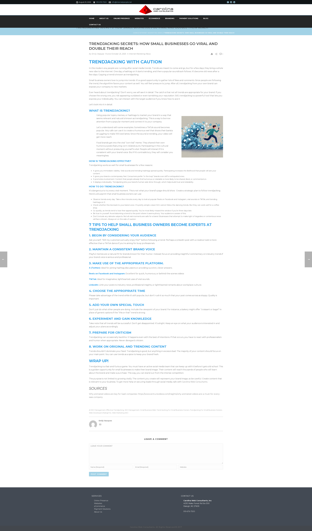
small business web (148, 410)
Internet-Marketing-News (151, 33)
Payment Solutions (188, 18)
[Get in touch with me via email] (100, 425)
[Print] (212, 54)
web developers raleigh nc (100, 413)
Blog (205, 18)
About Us (103, 18)
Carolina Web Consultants (194, 382)
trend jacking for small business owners (173, 410)
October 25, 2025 (119, 54)
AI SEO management (97, 410)
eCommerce (154, 18)
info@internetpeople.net (122, 2)
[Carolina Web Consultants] (156, 9)
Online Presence (121, 18)
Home (91, 18)
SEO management (132, 410)
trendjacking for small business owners (206, 410)
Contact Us (95, 25)
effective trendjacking (115, 410)
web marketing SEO (120, 413)
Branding (169, 18)
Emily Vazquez (98, 54)
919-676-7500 (101, 2)
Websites (139, 18)
